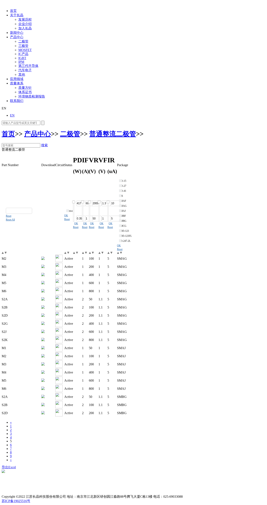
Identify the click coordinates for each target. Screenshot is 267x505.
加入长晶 (25, 28)
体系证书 (25, 92)
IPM (21, 62)
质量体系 (16, 83)
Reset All (10, 219)
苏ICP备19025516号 (16, 501)
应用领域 (16, 79)
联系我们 (16, 101)
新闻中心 (16, 32)
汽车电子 (25, 70)
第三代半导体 (28, 66)
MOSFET (25, 50)
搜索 (44, 145)
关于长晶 (16, 15)
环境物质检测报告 (31, 96)
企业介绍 (25, 24)
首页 (13, 11)
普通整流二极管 (112, 134)
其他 (21, 74)
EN (12, 115)
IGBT (22, 58)
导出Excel (9, 467)
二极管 (23, 41)
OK (66, 215)
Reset (8, 215)
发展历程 (25, 19)
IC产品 (23, 54)
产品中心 (16, 37)
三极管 (23, 46)
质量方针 (25, 87)
